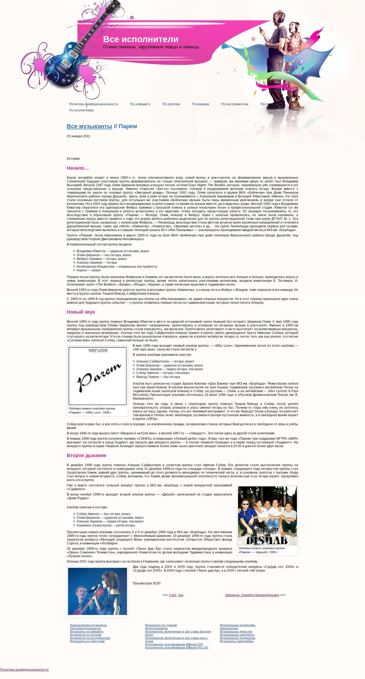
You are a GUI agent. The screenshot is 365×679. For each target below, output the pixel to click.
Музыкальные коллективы (237, 625)
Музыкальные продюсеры (237, 637)
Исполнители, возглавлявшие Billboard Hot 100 (176, 647)
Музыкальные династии (236, 631)
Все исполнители (140, 39)
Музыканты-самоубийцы (237, 641)
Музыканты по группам (86, 634)
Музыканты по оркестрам (87, 641)
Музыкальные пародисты (237, 634)
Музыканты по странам (161, 625)
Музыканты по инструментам (90, 637)
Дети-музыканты (156, 628)
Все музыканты (89, 126)
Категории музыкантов (85, 628)
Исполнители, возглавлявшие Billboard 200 (174, 644)
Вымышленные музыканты (88, 625)
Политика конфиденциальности (24, 670)
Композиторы (229, 628)
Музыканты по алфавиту (87, 631)
